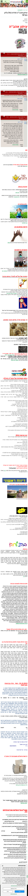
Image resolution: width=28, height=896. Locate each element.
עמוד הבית (25, 10)
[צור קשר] (5, 1)
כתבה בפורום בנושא (9, 354)
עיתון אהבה (20, 10)
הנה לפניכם (24, 223)
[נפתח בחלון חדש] (17, 633)
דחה (8, 891)
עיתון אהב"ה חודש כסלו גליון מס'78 (15, 13)
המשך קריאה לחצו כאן (12, 293)
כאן (26, 166)
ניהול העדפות (14, 888)
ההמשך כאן (4, 271)
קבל (19, 891)
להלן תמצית (16, 197)
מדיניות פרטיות (14, 894)
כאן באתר (17, 192)
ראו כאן (19, 295)
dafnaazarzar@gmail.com (21, 785)
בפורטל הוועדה (15, 109)
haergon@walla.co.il (22, 74)
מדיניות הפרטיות (14, 885)
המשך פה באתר (15, 360)
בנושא (9, 242)
